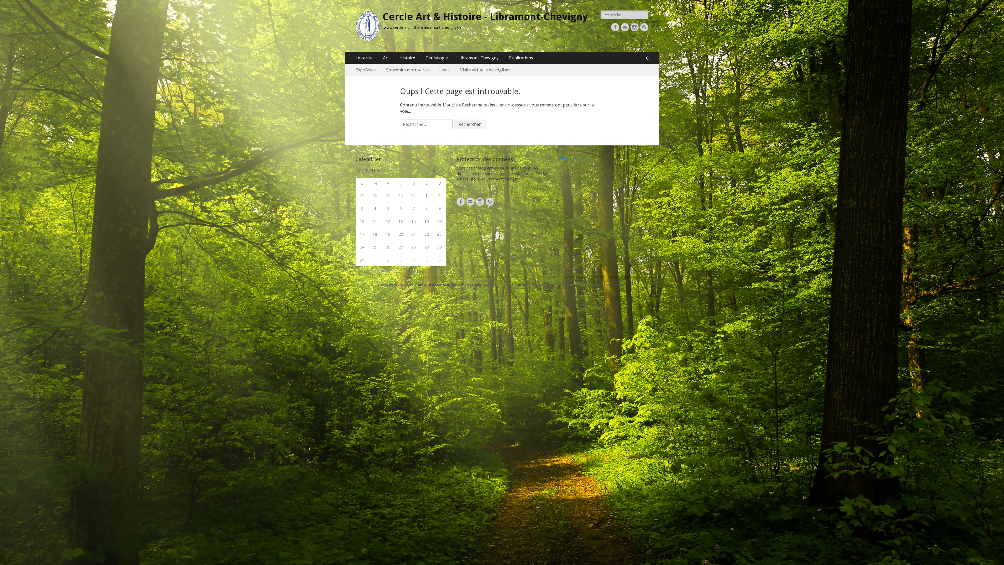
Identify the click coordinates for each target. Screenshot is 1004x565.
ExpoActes (366, 70)
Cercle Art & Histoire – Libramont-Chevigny (443, 284)
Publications (521, 58)
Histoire (407, 58)
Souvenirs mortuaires (407, 70)
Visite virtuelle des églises (485, 70)
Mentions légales (571, 158)
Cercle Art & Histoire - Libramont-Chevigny (485, 16)
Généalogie (437, 58)
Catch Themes (613, 284)
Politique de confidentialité (539, 284)
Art (386, 58)
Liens (444, 70)
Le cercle (364, 58)
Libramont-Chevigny (478, 58)
